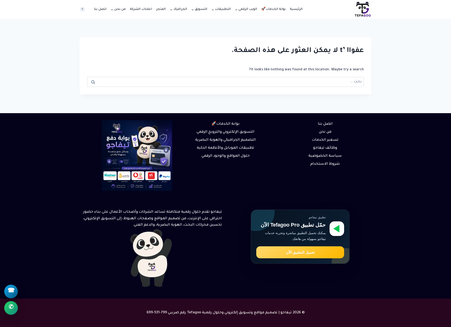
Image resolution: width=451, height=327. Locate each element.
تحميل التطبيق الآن (300, 252)
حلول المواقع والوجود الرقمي (226, 156)
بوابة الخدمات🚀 (273, 9)
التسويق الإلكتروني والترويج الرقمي (225, 132)
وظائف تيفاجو (325, 148)
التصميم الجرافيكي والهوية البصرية (225, 140)
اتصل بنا (100, 9)
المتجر (161, 9)
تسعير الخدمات (325, 140)
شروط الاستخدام (325, 164)
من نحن (325, 132)
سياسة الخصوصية (325, 156)
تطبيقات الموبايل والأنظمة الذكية (225, 148)
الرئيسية (296, 9)
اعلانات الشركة (141, 9)
